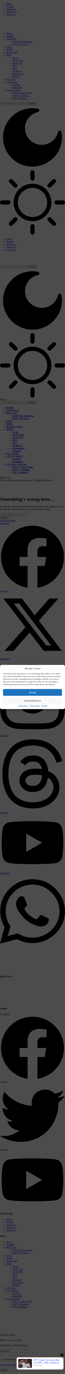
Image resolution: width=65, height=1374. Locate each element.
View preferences (32, 700)
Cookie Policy (23, 706)
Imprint (44, 706)
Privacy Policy (35, 706)
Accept (32, 692)
